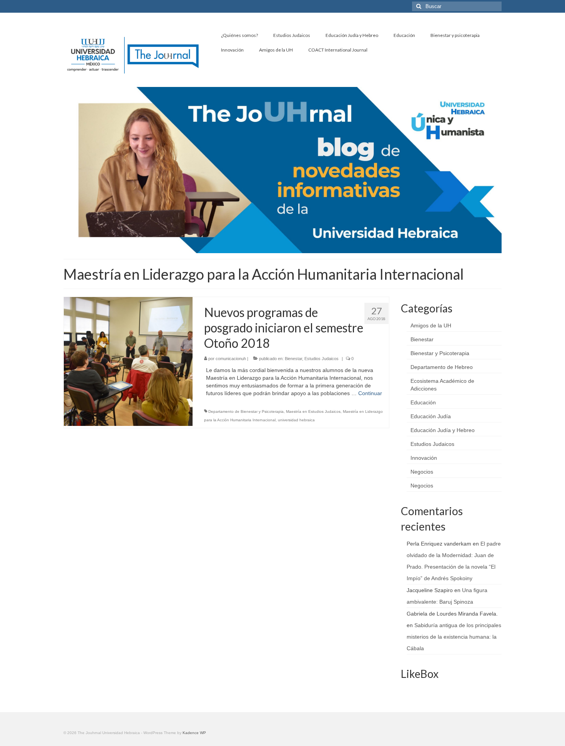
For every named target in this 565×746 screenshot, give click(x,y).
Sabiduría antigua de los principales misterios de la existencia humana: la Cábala (454, 636)
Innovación (423, 458)
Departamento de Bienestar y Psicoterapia (246, 411)
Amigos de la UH (430, 325)
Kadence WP (194, 733)
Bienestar (293, 358)
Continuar (370, 393)
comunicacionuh (231, 358)
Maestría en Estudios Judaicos (313, 411)
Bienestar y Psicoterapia (439, 353)
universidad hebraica (296, 420)
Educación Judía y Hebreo (442, 430)
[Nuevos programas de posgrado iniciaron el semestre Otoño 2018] (128, 361)
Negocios (421, 472)
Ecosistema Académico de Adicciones (442, 385)
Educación (423, 402)
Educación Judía (430, 416)
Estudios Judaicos (321, 358)
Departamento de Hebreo (441, 367)
